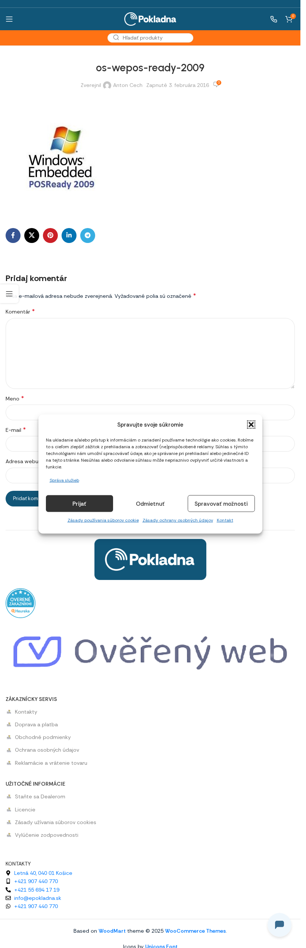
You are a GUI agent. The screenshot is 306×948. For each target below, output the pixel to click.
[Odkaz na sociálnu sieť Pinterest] (50, 235)
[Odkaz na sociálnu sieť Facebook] (13, 235)
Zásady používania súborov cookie (103, 520)
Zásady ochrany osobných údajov (178, 520)
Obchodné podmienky (43, 737)
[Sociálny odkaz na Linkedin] (69, 235)
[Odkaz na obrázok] (150, 558)
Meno (15, 398)
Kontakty (26, 711)
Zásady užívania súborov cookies (55, 822)
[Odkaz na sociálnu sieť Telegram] (87, 235)
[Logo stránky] (150, 18)
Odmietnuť (150, 504)
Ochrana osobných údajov (47, 749)
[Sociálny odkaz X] (31, 235)
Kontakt (225, 520)
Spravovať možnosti (221, 504)
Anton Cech (128, 85)
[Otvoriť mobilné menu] (9, 19)
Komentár (20, 311)
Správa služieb (64, 480)
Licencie (25, 809)
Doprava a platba (36, 724)
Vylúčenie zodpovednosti (46, 835)
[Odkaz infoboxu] (270, 19)
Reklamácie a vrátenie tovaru (51, 763)
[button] (251, 424)
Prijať (79, 504)
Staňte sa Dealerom (40, 796)
